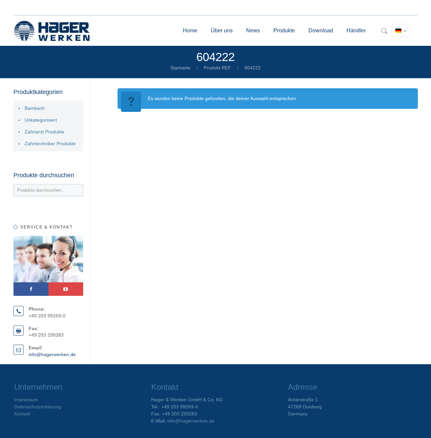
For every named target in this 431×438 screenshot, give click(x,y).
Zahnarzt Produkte (44, 131)
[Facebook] (30, 289)
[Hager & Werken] (52, 30)
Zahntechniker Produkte (50, 143)
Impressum (26, 399)
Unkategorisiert (41, 120)
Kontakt (22, 413)
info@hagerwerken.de (52, 354)
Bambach (35, 108)
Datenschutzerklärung (37, 406)
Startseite (180, 67)
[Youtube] (66, 289)
